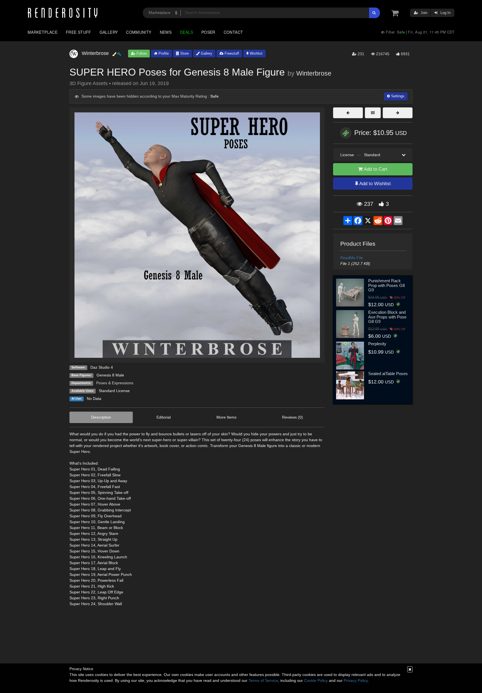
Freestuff (231, 53)
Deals (186, 32)
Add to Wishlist (374, 183)
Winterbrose (313, 73)
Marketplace (42, 32)
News (166, 32)
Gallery (109, 32)
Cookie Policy (316, 680)
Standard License (114, 390)
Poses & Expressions (114, 383)
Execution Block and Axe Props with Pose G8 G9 (387, 317)
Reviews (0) (292, 417)
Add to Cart (375, 169)
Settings (397, 96)
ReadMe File (351, 257)
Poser (208, 32)
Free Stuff (78, 32)
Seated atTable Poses (388, 373)
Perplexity (377, 343)
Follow (141, 53)
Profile (163, 53)
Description (101, 417)
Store (184, 53)
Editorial (163, 417)
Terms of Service (263, 680)
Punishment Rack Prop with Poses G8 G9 (386, 285)
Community (138, 32)
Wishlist (255, 53)
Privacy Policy (356, 680)
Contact (233, 32)
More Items (226, 417)
